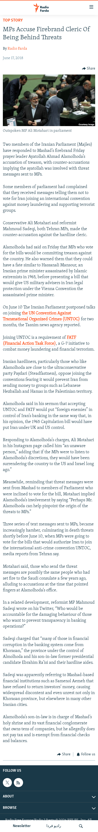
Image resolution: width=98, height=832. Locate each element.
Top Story (13, 20)
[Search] (81, 826)
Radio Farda (17, 49)
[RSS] (18, 782)
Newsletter (22, 826)
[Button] (88, 69)
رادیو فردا (53, 826)
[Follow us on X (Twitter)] (7, 782)
